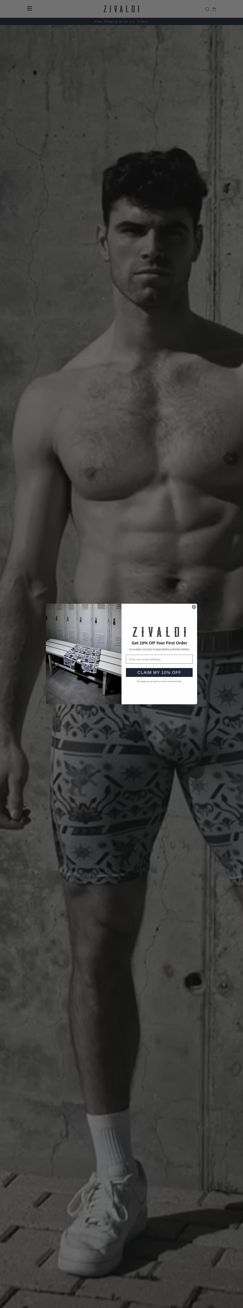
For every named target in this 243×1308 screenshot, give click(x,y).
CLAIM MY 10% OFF (159, 672)
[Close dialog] (194, 607)
